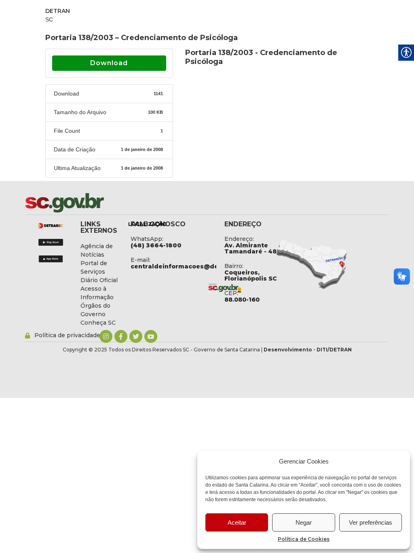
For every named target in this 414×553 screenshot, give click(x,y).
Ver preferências (370, 522)
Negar (304, 522)
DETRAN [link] (57, 11)
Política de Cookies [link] (304, 539)
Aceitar (237, 522)
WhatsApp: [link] (147, 238)
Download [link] (109, 63)
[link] (85, 203)
